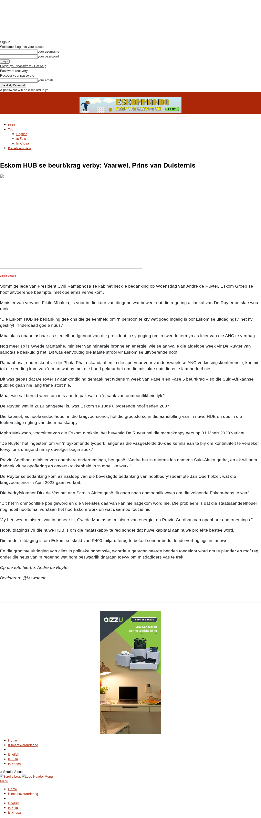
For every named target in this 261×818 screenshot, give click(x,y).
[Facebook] (36, 594)
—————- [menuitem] (16, 798)
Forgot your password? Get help (23, 66)
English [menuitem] (13, 803)
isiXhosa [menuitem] (14, 812)
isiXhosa (22, 143)
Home (11, 125)
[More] (81, 594)
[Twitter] (51, 594)
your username (48, 51)
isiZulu (21, 138)
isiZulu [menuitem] (13, 807)
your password (48, 56)
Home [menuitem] (12, 789)
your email (45, 80)
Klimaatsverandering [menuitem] (23, 793)
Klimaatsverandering (20, 148)
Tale (10, 129)
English (21, 133)
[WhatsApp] (66, 594)
